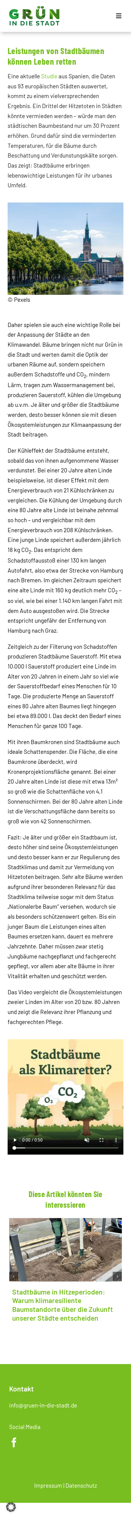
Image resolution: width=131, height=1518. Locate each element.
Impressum (48, 1485)
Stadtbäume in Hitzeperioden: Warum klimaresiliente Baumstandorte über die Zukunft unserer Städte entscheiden (62, 1305)
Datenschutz (81, 1485)
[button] (13, 1276)
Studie (49, 76)
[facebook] (14, 1442)
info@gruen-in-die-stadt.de (43, 1405)
